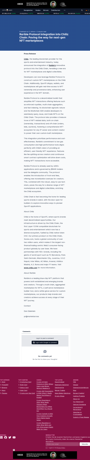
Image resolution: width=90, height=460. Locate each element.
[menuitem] (28, 10)
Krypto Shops (59, 396)
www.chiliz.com (30, 268)
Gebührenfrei (59, 387)
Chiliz (26, 59)
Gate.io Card (24, 387)
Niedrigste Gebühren (62, 385)
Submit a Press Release (81, 417)
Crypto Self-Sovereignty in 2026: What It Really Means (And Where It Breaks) (45, 394)
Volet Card (23, 390)
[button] (45, 65)
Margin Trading (60, 390)
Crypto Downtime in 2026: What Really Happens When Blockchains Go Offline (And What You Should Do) (44, 405)
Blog (74, 390)
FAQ (74, 382)
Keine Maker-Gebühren (62, 393)
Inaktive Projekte (79, 396)
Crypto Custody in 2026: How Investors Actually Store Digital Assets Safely (45, 417)
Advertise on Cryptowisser (77, 413)
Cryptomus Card (25, 382)
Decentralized (59, 382)
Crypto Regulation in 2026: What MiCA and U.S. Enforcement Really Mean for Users (45, 426)
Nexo (3, 390)
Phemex (4, 393)
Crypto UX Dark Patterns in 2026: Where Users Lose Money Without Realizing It (45, 385)
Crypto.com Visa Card (27, 393)
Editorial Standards (79, 404)
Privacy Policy (61, 448)
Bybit (3, 382)
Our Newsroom (78, 402)
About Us (76, 399)
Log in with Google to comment (46, 342)
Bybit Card (23, 385)
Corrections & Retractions (77, 408)
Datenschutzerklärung (80, 387)
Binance (4, 387)
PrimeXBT (5, 385)
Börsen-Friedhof (78, 393)
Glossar (75, 385)
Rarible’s (52, 65)
